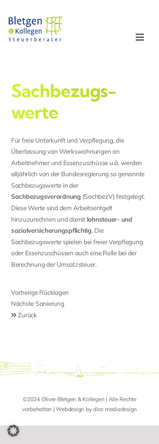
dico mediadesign (115, 409)
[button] (13, 430)
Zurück (27, 315)
